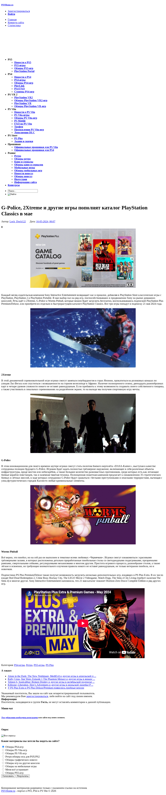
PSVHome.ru (7, 5)
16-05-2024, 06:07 (45, 221)
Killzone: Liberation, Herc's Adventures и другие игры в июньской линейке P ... (50, 684)
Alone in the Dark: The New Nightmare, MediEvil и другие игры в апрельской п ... (52, 676)
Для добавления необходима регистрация (19, 717)
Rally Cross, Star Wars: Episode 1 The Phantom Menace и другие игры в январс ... (51, 679)
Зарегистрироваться (19, 11)
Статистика (14, 25)
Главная (12, 19)
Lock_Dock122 (18, 221)
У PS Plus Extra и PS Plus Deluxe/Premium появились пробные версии (46, 687)
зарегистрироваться (37, 696)
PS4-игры (19, 665)
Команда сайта (16, 22)
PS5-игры (39, 665)
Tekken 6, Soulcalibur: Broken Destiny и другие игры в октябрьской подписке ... (51, 682)
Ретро (29, 665)
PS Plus (50, 665)
